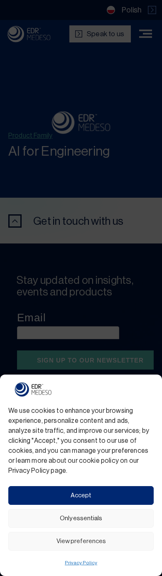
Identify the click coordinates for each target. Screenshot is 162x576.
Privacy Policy (81, 562)
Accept (81, 495)
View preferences (81, 541)
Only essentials (81, 518)
